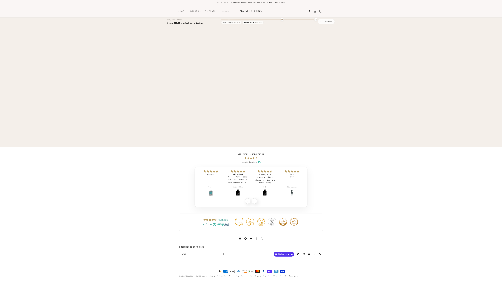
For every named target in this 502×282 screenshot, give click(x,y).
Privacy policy (234, 276)
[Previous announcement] (180, 2)
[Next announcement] (322, 2)
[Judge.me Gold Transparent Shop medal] (250, 222)
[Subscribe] (223, 254)
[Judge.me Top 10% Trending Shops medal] (294, 222)
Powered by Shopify (208, 276)
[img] (251, 158)
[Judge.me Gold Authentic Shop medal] (239, 222)
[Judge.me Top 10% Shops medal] (283, 222)
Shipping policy (260, 276)
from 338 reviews (249, 162)
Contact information (275, 276)
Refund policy (222, 276)
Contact (225, 11)
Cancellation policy (291, 276)
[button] (247, 201)
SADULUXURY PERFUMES (192, 276)
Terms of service (246, 276)
